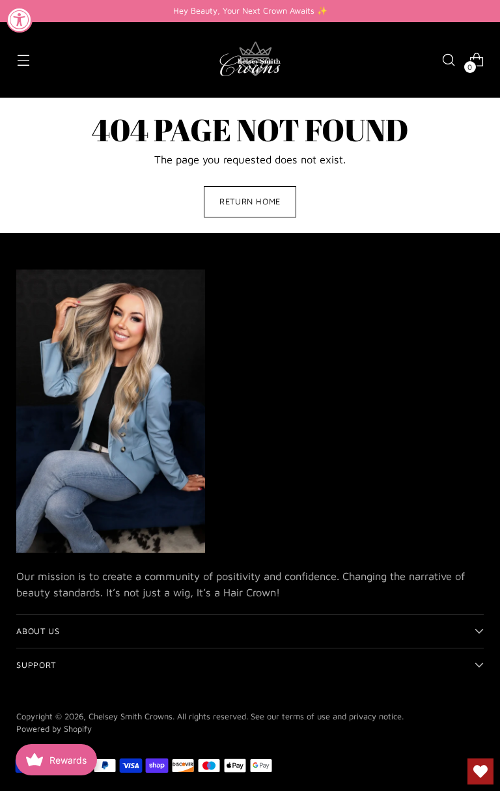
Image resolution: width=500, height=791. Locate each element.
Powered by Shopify (54, 729)
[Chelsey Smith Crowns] (250, 59)
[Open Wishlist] (480, 771)
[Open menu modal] (23, 60)
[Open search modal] (449, 60)
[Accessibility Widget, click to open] (20, 20)
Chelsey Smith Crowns (131, 716)
